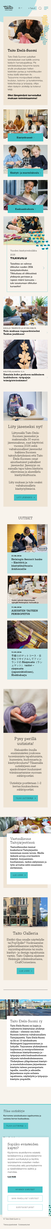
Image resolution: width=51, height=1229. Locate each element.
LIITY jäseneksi (24, 497)
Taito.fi (32, 8)
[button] (40, 8)
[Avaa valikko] (46, 8)
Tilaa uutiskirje (24, 798)
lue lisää (18, 875)
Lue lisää (24, 971)
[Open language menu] (21, 8)
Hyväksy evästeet (25, 1189)
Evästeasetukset (25, 1207)
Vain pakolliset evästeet (25, 1198)
